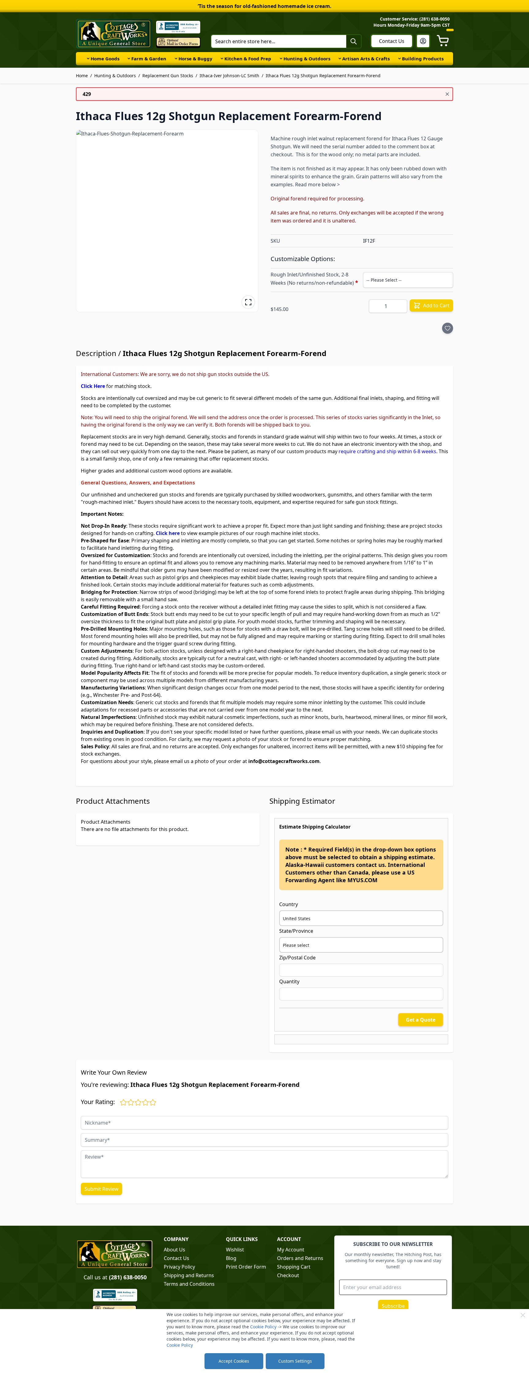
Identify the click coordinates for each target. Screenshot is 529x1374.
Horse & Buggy (195, 58)
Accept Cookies (234, 1361)
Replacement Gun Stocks (167, 75)
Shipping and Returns (189, 1275)
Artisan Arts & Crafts (366, 58)
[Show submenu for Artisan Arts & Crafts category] (339, 58)
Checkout (288, 1275)
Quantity (289, 981)
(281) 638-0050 (128, 1277)
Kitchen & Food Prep (247, 58)
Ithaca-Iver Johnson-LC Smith (229, 75)
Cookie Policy (263, 1327)
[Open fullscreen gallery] (248, 302)
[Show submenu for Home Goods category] (88, 58)
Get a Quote (420, 1019)
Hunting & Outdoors (306, 58)
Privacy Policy (179, 1266)
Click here (168, 533)
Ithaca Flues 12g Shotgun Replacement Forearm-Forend (323, 75)
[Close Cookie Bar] (523, 1315)
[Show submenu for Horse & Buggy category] (176, 58)
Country (288, 904)
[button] (167, 221)
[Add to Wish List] (447, 328)
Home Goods (105, 58)
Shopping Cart (293, 1266)
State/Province (296, 931)
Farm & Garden (148, 58)
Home (82, 75)
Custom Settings (295, 1361)
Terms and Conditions (189, 1284)
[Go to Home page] (114, 33)
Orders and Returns (300, 1258)
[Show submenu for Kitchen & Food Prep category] (221, 58)
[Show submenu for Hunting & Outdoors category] (281, 58)
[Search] (353, 41)
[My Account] (423, 41)
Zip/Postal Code (297, 957)
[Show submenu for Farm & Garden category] (128, 58)
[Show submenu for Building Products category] (399, 58)
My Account (290, 1249)
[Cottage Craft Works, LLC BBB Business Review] (115, 1295)
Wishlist (235, 1249)
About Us (174, 1249)
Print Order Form (246, 1266)
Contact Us (391, 41)
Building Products (423, 58)
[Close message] (447, 94)
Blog (231, 1258)
